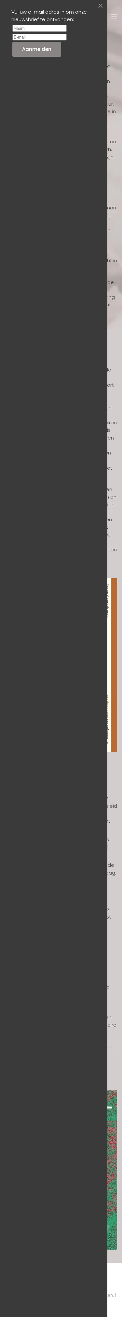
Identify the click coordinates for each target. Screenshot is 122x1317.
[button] (114, 16)
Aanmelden (36, 49)
